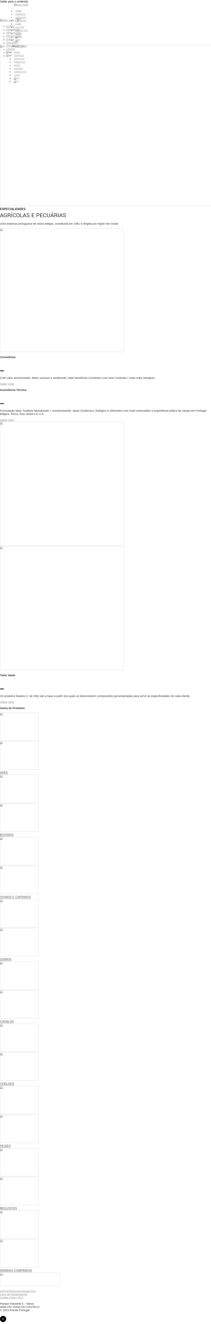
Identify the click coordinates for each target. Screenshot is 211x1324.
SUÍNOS (5, 959)
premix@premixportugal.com (18, 1291)
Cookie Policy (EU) (11, 1297)
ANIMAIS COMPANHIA (16, 1270)
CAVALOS (7, 1021)
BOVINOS (7, 834)
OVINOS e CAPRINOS (15, 897)
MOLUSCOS (8, 1208)
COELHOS (7, 1083)
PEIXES (5, 1146)
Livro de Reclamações (13, 1294)
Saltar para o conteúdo (14, 1)
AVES (4, 772)
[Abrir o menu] (18, 20)
